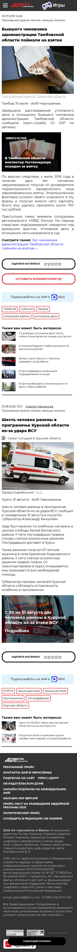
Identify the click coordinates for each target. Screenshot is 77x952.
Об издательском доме (23, 783)
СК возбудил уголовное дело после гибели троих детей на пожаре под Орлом (45, 335)
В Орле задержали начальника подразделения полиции (38, 373)
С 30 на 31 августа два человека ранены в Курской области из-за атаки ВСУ (35, 617)
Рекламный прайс (18, 767)
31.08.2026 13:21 (12, 406)
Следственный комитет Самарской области (34, 96)
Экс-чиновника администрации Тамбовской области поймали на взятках (32, 244)
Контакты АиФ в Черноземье (27, 772)
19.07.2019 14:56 (12, 16)
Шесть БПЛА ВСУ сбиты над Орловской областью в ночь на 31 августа (43, 724)
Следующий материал (37, 941)
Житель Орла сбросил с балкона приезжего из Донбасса (39, 360)
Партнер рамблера (57, 933)
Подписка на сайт (19, 778)
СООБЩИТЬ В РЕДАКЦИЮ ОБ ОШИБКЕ (32, 818)
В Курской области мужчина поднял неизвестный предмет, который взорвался (45, 737)
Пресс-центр (48, 778)
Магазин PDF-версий (20, 798)
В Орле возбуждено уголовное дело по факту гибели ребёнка (43, 385)
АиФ (39, 492)
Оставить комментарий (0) (39, 279)
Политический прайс (21, 813)
